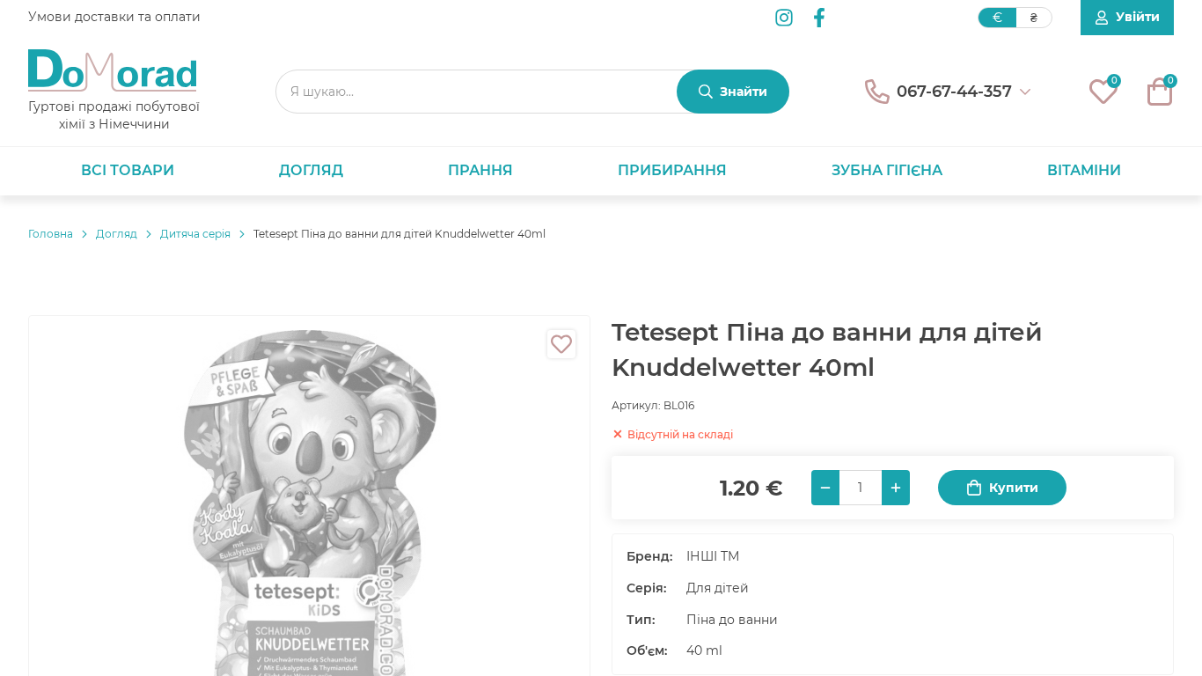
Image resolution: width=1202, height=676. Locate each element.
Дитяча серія (195, 233)
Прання (480, 170)
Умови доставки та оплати (114, 17)
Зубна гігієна (887, 170)
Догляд (311, 170)
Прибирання (672, 170)
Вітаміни (1084, 170)
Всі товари (127, 170)
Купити (1013, 488)
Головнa (50, 233)
